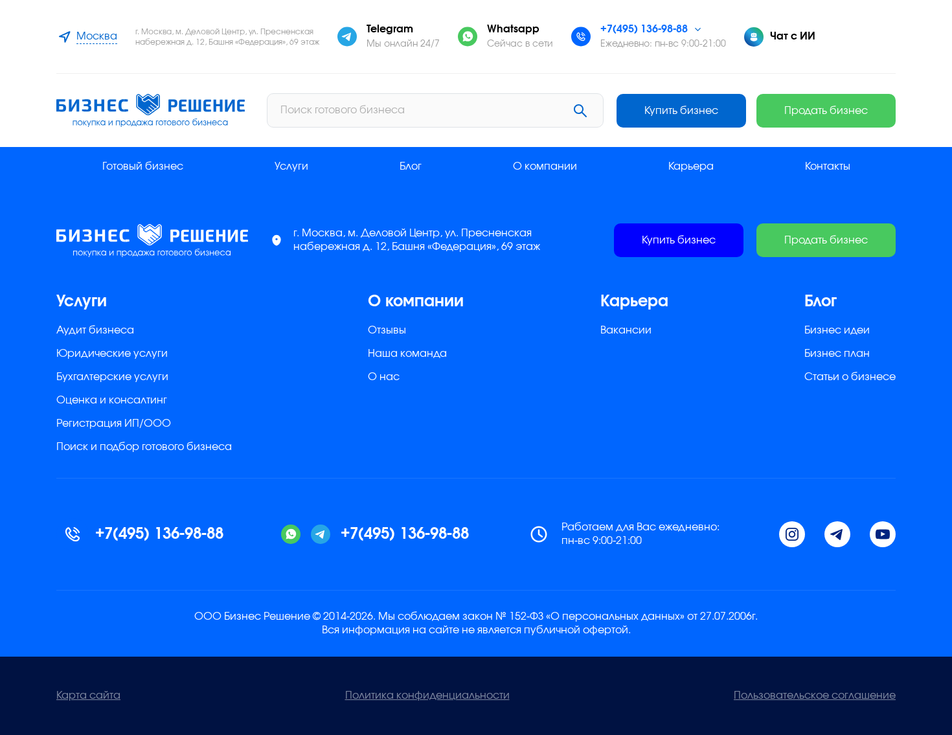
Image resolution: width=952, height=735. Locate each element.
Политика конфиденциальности (427, 695)
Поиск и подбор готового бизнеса (144, 447)
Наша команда (407, 353)
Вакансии (626, 330)
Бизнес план (837, 353)
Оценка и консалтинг (111, 400)
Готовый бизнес (142, 166)
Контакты (827, 166)
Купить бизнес (681, 111)
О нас (384, 377)
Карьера (691, 166)
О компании (545, 166)
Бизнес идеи (837, 330)
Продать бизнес (826, 111)
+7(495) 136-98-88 (644, 29)
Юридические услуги (112, 353)
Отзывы (387, 330)
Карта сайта (88, 695)
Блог (411, 166)
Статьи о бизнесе (850, 377)
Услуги (291, 166)
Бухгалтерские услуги (112, 377)
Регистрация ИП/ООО (113, 423)
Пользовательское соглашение (815, 695)
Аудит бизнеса (95, 330)
